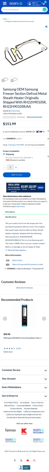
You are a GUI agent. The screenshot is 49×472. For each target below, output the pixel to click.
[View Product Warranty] (7, 260)
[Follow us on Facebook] (14, 460)
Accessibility (24, 402)
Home (5, 19)
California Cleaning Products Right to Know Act (24, 414)
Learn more (20, 206)
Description (10, 212)
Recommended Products (17, 299)
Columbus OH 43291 (16, 145)
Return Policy (17, 260)
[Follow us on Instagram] (34, 460)
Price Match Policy (11, 402)
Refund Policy (9, 405)
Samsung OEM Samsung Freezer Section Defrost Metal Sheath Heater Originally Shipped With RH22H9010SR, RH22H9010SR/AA (25, 97)
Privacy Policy (38, 405)
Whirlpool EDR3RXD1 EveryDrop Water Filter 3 (22, 338)
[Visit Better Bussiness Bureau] (24, 467)
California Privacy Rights (12, 411)
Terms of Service (37, 402)
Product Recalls (16, 408)
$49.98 (7, 334)
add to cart (16, 175)
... (9, 19)
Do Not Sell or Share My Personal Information (24, 417)
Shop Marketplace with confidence (17, 196)
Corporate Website (24, 405)
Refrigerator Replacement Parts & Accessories (19, 21)
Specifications (10, 217)
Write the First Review (34, 117)
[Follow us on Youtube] (27, 460)
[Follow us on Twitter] (21, 460)
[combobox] (24, 9)
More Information (13, 255)
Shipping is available (15, 160)
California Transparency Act (34, 411)
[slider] (9, 347)
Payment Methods (30, 408)
